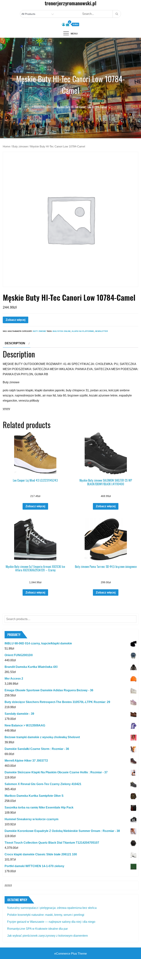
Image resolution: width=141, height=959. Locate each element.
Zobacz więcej (15, 319)
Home (6, 146)
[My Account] (63, 24)
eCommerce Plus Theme (70, 953)
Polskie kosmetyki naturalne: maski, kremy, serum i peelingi (45, 914)
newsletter (101, 331)
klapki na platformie (83, 331)
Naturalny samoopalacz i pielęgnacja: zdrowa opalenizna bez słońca (52, 907)
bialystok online (62, 331)
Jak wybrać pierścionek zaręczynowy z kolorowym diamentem (47, 935)
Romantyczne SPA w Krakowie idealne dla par (37, 928)
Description (15, 343)
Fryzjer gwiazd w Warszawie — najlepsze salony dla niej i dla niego (51, 921)
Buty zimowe (20, 146)
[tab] (16, 343)
